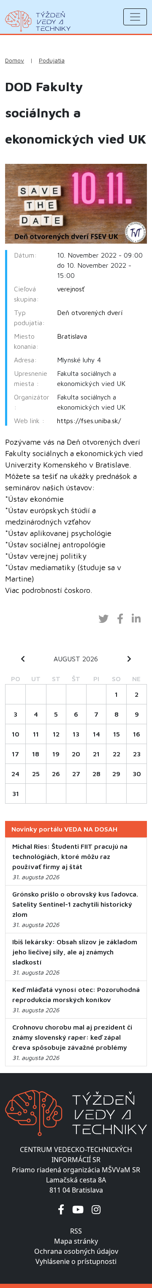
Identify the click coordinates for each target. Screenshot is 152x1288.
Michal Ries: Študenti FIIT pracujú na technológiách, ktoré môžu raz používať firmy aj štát (70, 856)
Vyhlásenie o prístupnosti (76, 1261)
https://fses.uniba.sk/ (89, 420)
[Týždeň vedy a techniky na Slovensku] (38, 21)
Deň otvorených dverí (90, 312)
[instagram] (96, 1209)
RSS (76, 1231)
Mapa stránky (76, 1241)
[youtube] (78, 1209)
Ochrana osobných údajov (76, 1251)
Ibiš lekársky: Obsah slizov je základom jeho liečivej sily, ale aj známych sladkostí (74, 952)
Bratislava (72, 336)
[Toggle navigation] (135, 16)
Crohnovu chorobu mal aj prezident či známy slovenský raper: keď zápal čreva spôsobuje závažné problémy (72, 1037)
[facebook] (61, 1209)
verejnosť (70, 289)
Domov (14, 60)
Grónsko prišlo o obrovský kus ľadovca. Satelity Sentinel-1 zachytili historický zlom (75, 904)
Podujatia (52, 60)
